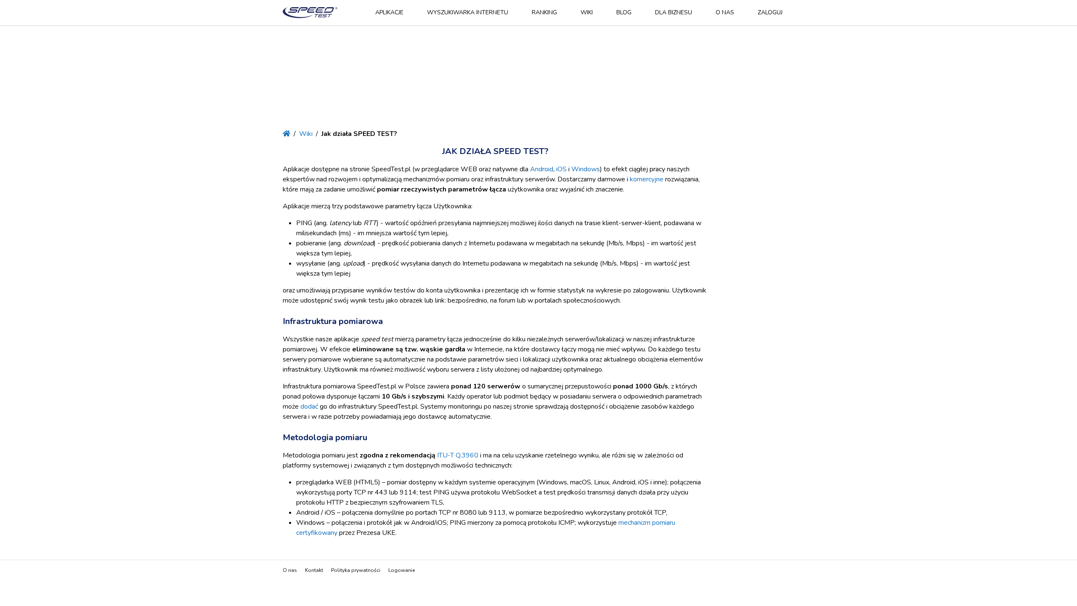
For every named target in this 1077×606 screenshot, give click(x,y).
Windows (585, 169)
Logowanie (401, 570)
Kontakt (314, 570)
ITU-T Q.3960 (457, 455)
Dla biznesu (673, 12)
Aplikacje (389, 12)
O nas (725, 12)
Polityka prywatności (355, 570)
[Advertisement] (538, 78)
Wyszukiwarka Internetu (467, 12)
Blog (623, 12)
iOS (561, 169)
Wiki (587, 12)
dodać (309, 406)
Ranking (544, 12)
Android (541, 169)
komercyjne (646, 179)
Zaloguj (770, 12)
